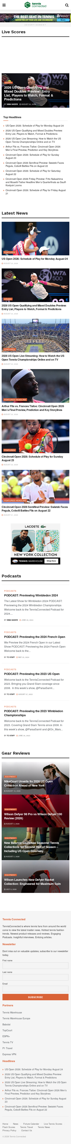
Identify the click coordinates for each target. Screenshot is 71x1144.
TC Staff (11, 657)
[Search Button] (67, 5)
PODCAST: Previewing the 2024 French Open (34, 637)
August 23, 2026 (28, 104)
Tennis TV (7, 1042)
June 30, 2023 (24, 735)
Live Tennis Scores (53, 1123)
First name (7, 960)
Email (5, 983)
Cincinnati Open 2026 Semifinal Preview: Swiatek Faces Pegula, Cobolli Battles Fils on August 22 (35, 164)
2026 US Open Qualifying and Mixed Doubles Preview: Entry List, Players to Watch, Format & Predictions (28, 93)
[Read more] (62, 619)
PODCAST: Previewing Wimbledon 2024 (31, 595)
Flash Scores (8, 1127)
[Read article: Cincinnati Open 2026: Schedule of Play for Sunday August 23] (35, 436)
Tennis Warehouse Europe (16, 1018)
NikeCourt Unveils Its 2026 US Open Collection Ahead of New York (28, 783)
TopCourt (7, 1030)
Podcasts (10, 591)
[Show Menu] (4, 5)
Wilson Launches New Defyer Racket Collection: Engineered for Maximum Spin (32, 882)
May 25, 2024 (23, 657)
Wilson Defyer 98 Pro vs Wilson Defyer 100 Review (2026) (33, 816)
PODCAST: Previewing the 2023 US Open (32, 674)
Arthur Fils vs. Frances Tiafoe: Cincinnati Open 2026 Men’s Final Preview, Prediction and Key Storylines (33, 148)
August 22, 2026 (10, 414)
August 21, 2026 (10, 515)
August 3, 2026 (12, 824)
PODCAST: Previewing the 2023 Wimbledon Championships (33, 713)
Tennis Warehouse (12, 1012)
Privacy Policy (9, 1130)
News (15, 1123)
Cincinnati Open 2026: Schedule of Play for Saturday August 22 (33, 172)
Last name (7, 972)
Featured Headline (15, 399)
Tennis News (44, 1127)
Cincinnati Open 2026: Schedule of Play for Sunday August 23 (32, 156)
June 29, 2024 (27, 620)
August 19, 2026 (13, 791)
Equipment (10, 777)
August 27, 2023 (25, 694)
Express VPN (9, 1054)
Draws (8, 83)
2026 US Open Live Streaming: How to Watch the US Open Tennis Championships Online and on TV (33, 140)
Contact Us (26, 1130)
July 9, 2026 (11, 889)
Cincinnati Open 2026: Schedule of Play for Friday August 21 (36, 191)
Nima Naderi (12, 104)
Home (5, 1123)
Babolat (6, 1024)
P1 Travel (7, 1048)
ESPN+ (6, 1036)
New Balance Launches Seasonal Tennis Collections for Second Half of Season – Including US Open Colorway (31, 847)
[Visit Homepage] (35, 5)
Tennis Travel (26, 1127)
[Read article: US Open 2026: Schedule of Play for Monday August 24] (35, 238)
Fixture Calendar (31, 1123)
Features (9, 252)
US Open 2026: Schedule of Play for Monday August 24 (35, 125)
